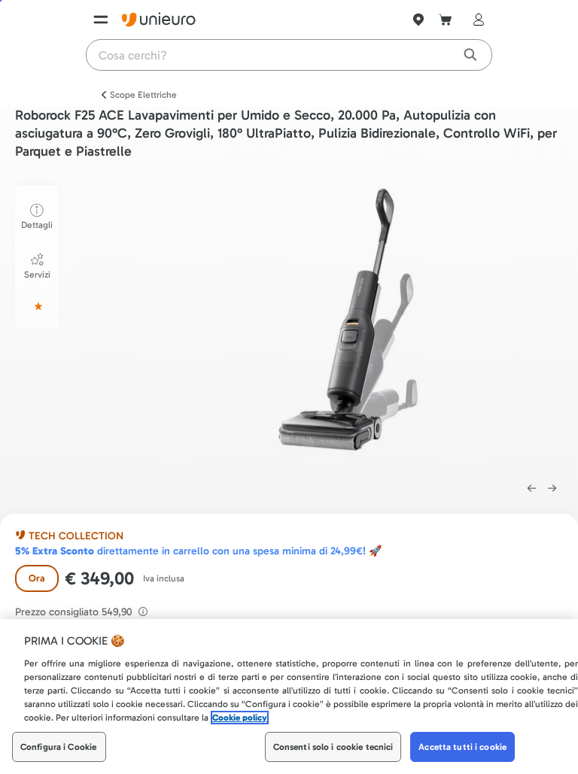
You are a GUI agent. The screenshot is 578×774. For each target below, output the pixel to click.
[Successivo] (552, 488)
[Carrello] (445, 19)
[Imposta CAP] (418, 19)
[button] (358, 325)
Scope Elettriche (143, 95)
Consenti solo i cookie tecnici (333, 747)
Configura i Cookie (58, 747)
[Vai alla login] (475, 19)
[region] (289, 696)
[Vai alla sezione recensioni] (37, 306)
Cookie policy (239, 717)
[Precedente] (531, 488)
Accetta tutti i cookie (462, 747)
